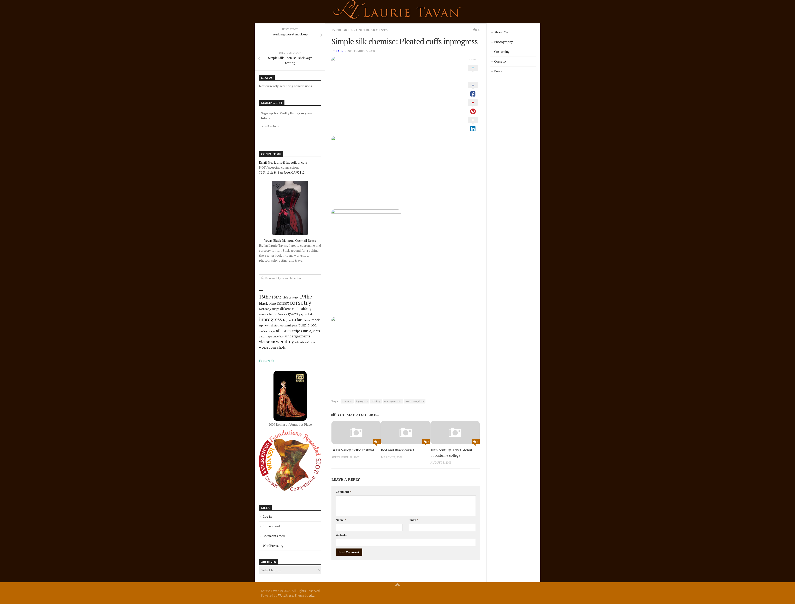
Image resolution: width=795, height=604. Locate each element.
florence (282, 314)
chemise (347, 401)
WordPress (285, 595)
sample (272, 331)
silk (279, 330)
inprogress (342, 30)
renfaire (263, 331)
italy (285, 320)
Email (413, 520)
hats (311, 314)
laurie (341, 51)
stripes (297, 331)
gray (301, 314)
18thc (276, 297)
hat (305, 314)
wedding (285, 341)
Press (498, 71)
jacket (292, 320)
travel (262, 336)
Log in (267, 516)
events (263, 314)
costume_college (269, 309)
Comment (343, 492)
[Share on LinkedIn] (473, 124)
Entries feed (271, 526)
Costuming (502, 52)
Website (341, 535)
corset (283, 303)
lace (300, 319)
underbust (278, 336)
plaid (295, 325)
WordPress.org (273, 546)
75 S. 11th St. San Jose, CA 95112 (282, 172)
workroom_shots (414, 401)
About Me (501, 32)
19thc (305, 296)
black (263, 303)
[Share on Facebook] (473, 89)
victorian (267, 341)
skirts (287, 331)
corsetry (300, 302)
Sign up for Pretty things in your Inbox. (286, 115)
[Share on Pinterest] (473, 107)
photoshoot (277, 325)
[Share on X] (473, 72)
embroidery (302, 308)
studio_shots (311, 331)
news (267, 325)
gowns (293, 314)
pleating (376, 401)
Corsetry (500, 61)
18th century (290, 297)
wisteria (299, 342)
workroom (310, 342)
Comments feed (274, 536)
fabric (273, 314)
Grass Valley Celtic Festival (352, 450)
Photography (503, 42)
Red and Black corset (397, 450)
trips (268, 336)
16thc (265, 297)
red (314, 325)
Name (341, 520)
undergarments (372, 30)
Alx (311, 595)
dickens (285, 308)
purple (304, 325)
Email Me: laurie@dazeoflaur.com (283, 162)
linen (307, 320)
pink (288, 325)
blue (272, 303)
